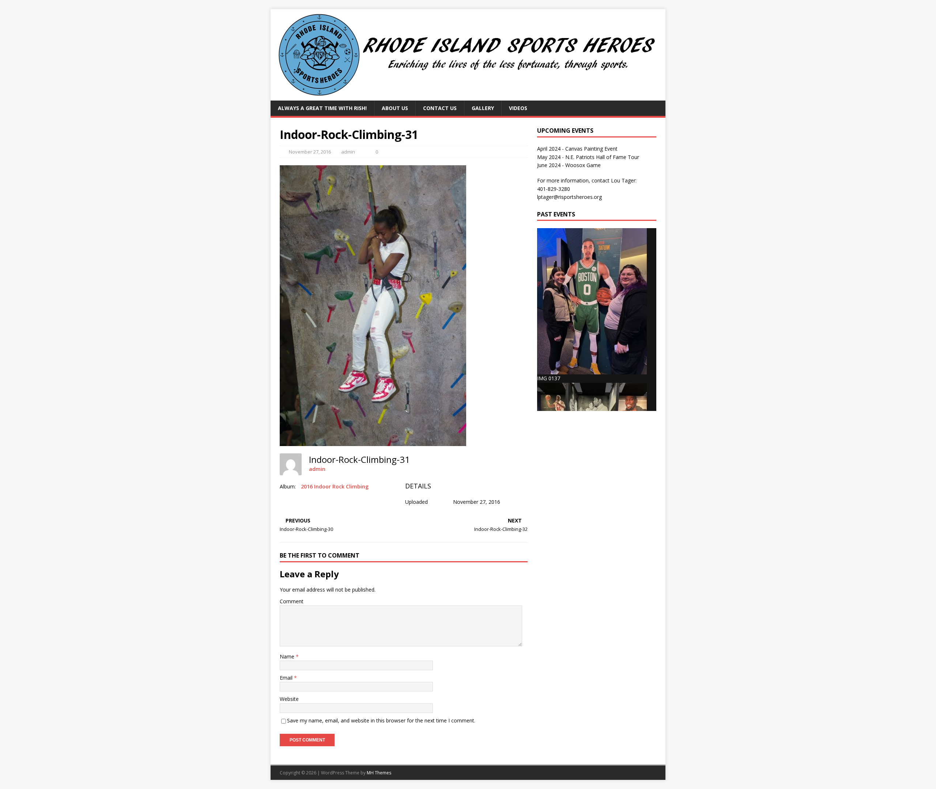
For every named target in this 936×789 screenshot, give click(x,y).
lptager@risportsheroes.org (569, 196)
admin (348, 151)
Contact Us (440, 108)
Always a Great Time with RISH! (322, 108)
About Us (395, 108)
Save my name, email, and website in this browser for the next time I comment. (381, 720)
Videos (518, 108)
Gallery (483, 108)
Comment (291, 601)
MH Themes (379, 773)
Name (288, 656)
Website (289, 698)
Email (287, 677)
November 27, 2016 (310, 151)
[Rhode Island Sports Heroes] (468, 96)
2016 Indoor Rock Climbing (335, 486)
